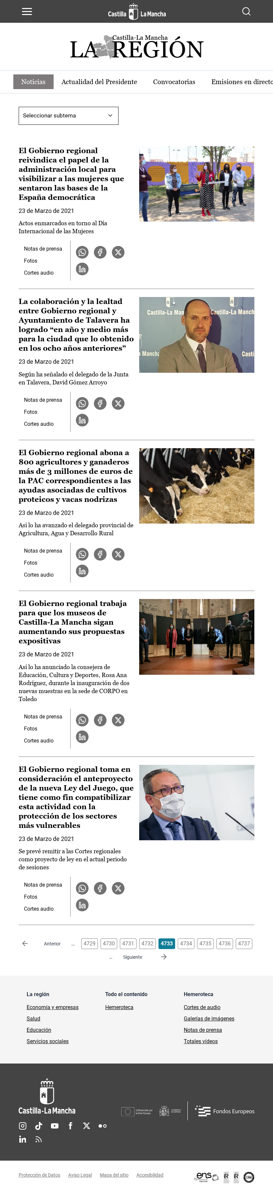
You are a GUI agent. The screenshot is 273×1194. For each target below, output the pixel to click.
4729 (90, 943)
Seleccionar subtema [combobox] (49, 115)
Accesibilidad (149, 1175)
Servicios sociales (48, 1041)
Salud (33, 1018)
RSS (39, 1139)
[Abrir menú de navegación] (27, 11)
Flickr (103, 1126)
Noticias (33, 81)
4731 (128, 943)
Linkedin (23, 1139)
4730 (109, 943)
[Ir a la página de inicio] (137, 11)
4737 (244, 943)
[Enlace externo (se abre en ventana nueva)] (223, 1177)
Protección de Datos (39, 1175)
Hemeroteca (119, 1007)
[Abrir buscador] (246, 11)
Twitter (87, 1126)
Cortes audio (39, 273)
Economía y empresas (53, 1007)
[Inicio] (70, 1096)
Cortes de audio (202, 1007)
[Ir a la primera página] (30, 943)
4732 (147, 943)
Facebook (71, 1126)
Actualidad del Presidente (99, 81)
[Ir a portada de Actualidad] (136, 49)
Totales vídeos (201, 1041)
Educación (39, 1030)
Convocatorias (174, 81)
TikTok (39, 1126)
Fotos (30, 261)
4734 (186, 943)
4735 (205, 943)
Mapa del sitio (114, 1175)
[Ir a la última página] (158, 957)
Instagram (23, 1126)
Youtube (55, 1126)
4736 (225, 943)
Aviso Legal (80, 1175)
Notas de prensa (43, 249)
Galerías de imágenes (209, 1018)
